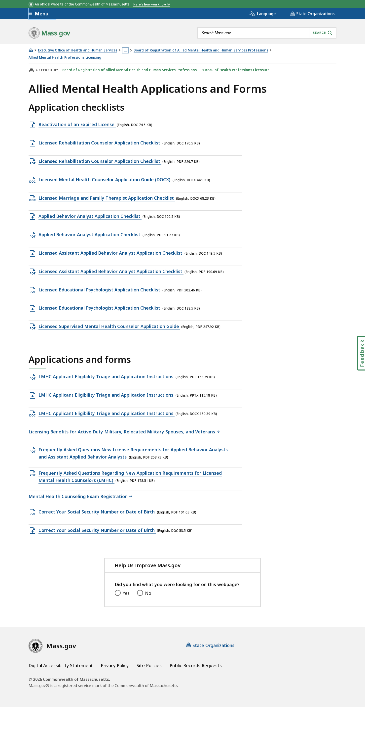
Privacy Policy (115, 665)
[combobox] (266, 33)
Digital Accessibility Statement (61, 665)
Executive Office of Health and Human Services (77, 50)
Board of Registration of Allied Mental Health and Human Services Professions (201, 50)
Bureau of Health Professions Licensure (235, 70)
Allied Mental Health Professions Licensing (65, 57)
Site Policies (149, 665)
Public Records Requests (196, 665)
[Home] (31, 50)
